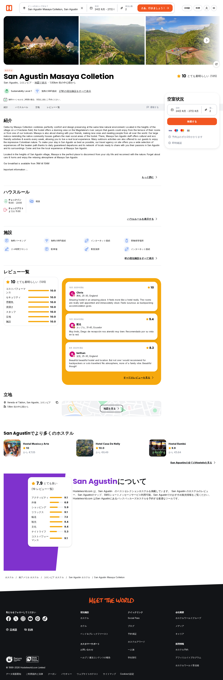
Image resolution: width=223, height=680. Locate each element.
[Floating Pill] (207, 40)
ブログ (131, 626)
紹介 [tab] (6, 107)
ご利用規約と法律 (34, 674)
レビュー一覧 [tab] (53, 107)
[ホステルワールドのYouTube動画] (30, 618)
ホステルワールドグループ (188, 618)
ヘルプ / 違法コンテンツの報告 (95, 657)
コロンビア (25, 82)
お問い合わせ (86, 649)
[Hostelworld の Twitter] (15, 618)
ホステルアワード (136, 641)
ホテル (83, 626)
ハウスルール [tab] (21, 107)
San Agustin (11, 82)
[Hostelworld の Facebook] (8, 618)
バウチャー (66, 674)
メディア (180, 626)
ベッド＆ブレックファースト (94, 633)
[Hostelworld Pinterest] (37, 618)
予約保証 (132, 633)
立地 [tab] (37, 107)
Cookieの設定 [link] (127, 674)
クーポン (52, 674)
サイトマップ (109, 674)
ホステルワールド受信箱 (187, 665)
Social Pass (134, 618)
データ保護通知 (13, 674)
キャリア (180, 633)
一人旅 (131, 649)
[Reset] (82, 8)
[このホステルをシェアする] (216, 64)
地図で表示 (41, 82)
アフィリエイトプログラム (188, 657)
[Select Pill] (207, 8)
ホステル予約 (182, 649)
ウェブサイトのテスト (87, 674)
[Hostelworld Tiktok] (44, 618)
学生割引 (132, 657)
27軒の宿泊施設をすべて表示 (75, 91)
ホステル (8, 70)
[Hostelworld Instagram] (23, 618)
